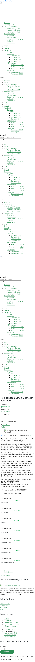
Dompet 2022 (16, 57)
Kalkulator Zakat (13, 32)
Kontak (6, 48)
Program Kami (9, 34)
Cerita (5, 436)
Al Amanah (11, 63)
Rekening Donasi (13, 28)
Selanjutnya (8, 572)
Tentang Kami (9, 25)
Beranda (7, 23)
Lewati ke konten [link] (6, 1)
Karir (5, 46)
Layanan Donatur (10, 26)
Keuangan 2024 (17, 72)
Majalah (10, 52)
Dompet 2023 (16, 56)
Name (2, 646)
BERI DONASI (5, 411)
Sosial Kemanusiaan (15, 39)
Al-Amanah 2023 (17, 65)
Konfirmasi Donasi (14, 30)
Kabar (6, 45)
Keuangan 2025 (17, 74)
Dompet (10, 54)
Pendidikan (11, 37)
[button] (17, 77)
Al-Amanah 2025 (17, 68)
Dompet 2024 (16, 59)
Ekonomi (10, 36)
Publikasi (7, 50)
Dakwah (10, 41)
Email (2, 649)
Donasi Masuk (25, 436)
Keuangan (11, 70)
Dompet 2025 (16, 61)
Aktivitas (13, 436)
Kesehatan (11, 43)
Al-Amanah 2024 (17, 67)
